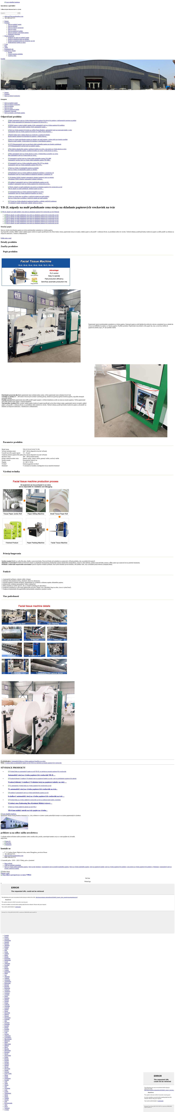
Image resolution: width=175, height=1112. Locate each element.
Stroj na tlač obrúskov (35, 867)
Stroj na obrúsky (13, 26)
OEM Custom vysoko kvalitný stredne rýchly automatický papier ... (27, 127)
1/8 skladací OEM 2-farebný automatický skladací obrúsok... (25, 179)
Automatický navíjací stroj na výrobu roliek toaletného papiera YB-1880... (29, 160)
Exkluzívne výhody (10, 50)
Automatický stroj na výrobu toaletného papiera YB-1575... (25, 165)
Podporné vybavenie (14, 34)
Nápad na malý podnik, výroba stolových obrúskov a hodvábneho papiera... (30, 141)
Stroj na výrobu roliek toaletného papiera (16, 867)
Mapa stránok (8, 863)
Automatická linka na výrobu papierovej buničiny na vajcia (28, 761)
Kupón (10, 52)
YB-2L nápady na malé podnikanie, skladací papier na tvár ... (25, 188)
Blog (5, 46)
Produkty (7, 23)
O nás (6, 44)
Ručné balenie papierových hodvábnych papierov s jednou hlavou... (27, 136)
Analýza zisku (12, 55)
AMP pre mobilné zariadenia (12, 865)
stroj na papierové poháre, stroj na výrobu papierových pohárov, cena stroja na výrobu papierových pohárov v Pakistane (124, 867)
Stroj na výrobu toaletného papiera (79, 867)
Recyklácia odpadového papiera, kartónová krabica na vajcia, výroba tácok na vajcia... (33, 150)
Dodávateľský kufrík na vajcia (17, 42)
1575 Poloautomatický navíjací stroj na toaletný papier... (24, 146)
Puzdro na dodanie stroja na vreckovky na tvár (21, 41)
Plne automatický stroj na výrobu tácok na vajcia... (22, 155)
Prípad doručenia (9, 36)
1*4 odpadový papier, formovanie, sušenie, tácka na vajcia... (25, 203)
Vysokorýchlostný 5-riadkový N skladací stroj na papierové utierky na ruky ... (37, 782)
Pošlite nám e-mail (6, 238)
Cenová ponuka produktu (15, 54)
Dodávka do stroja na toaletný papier (18, 37)
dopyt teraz (4, 838)
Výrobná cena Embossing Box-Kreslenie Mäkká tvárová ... (30, 803)
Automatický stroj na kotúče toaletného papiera (55, 867)
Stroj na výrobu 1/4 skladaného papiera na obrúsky (22, 169)
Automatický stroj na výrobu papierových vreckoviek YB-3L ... (31, 775)
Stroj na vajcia (12, 29)
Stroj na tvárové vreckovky (16, 27)
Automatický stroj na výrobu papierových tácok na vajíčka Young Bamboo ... (30, 131)
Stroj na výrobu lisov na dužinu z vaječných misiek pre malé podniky (28, 198)
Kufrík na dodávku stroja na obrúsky (18, 39)
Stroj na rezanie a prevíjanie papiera (18, 32)
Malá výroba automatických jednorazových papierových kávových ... (28, 122)
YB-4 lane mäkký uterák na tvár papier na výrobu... (27, 810)
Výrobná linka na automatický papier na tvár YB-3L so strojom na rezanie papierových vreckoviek (33, 763)
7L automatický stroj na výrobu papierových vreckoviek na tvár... (32, 789)
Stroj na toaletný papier (14, 24)
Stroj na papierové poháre (15, 31)
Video (6, 47)
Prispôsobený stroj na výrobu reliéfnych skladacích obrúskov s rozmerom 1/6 (30, 174)
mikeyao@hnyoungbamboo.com (13, 855)
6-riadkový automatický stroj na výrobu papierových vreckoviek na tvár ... (36, 796)
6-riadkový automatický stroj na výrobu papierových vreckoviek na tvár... (29, 184)
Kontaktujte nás (8, 49)
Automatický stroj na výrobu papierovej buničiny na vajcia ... (25, 193)
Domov (6, 21)
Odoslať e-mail (5, 873)
